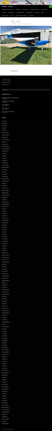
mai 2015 (4, 250)
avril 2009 (4, 333)
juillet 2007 (4, 358)
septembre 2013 (5, 280)
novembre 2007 (5, 352)
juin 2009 (4, 328)
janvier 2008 (4, 347)
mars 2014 (4, 268)
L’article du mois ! (5, 15)
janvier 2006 (4, 384)
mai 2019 (4, 183)
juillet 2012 (4, 298)
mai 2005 (4, 395)
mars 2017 (4, 215)
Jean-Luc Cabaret (5, 108)
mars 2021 (4, 160)
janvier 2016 (4, 241)
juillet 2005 (4, 391)
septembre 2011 (5, 312)
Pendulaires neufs (20, 12)
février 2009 (4, 338)
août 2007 (4, 356)
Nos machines (25, 9)
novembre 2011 (5, 310)
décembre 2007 (5, 349)
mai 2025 (4, 125)
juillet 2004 (4, 416)
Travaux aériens (44, 9)
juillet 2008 (4, 340)
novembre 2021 (5, 148)
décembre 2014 (5, 255)
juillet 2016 (4, 227)
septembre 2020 (5, 167)
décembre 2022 (5, 132)
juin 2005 (4, 393)
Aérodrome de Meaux (6, 82)
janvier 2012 (4, 308)
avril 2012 (4, 303)
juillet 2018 (4, 197)
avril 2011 (4, 319)
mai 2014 (4, 266)
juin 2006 (4, 377)
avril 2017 (4, 213)
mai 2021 (4, 155)
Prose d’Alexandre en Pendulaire (8, 101)
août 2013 (4, 282)
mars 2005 (4, 400)
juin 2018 (4, 199)
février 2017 (4, 218)
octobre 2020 (4, 165)
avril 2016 (4, 234)
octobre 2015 (4, 243)
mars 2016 (4, 236)
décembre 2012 (5, 289)
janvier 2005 (4, 405)
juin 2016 (4, 229)
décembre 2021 (5, 146)
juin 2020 (4, 171)
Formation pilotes (28, 23)
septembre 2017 (5, 204)
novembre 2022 (5, 135)
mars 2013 (4, 287)
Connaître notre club (34, 9)
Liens (42, 12)
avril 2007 (4, 365)
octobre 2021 (4, 151)
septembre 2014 (5, 262)
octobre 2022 (4, 137)
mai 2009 (4, 331)
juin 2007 (4, 361)
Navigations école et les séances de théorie (10, 97)
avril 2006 (4, 382)
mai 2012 (4, 301)
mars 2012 (4, 305)
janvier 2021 (4, 162)
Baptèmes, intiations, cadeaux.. (7, 9)
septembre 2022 (5, 139)
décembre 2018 (5, 190)
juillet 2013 (4, 285)
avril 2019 (4, 185)
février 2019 (4, 188)
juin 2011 (4, 317)
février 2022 (4, 144)
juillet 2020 (4, 169)
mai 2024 (4, 128)
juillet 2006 (4, 375)
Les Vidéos (12, 15)
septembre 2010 (5, 322)
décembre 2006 (5, 372)
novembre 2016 (5, 220)
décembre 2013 (5, 275)
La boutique (4, 12)
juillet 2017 (4, 206)
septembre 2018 (5, 195)
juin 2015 (4, 248)
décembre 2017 (5, 201)
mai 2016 (4, 231)
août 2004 (4, 414)
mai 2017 (4, 211)
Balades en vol (31, 15)
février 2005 (4, 402)
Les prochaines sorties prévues (21, 15)
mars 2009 (4, 335)
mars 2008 (4, 345)
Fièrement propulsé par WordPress (8, 429)
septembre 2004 (5, 412)
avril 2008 (4, 342)
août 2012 (4, 296)
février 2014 (4, 271)
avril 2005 (4, 398)
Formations (18, 9)
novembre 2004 (5, 409)
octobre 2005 (4, 389)
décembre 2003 (5, 419)
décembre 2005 (5, 386)
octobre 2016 (4, 222)
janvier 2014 (4, 273)
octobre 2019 (4, 181)
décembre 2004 (5, 407)
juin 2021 (4, 153)
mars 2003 (4, 421)
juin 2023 (4, 130)
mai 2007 (4, 363)
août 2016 (4, 225)
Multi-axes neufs (11, 12)
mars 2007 (4, 368)
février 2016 (4, 238)
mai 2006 (4, 379)
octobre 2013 (4, 278)
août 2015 (4, 245)
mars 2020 (4, 174)
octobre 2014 (4, 259)
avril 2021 (4, 158)
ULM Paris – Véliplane (7, 6)
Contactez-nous (5, 84)
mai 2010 (4, 324)
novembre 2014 (5, 257)
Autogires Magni (29, 12)
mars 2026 (4, 123)
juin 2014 (4, 264)
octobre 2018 (4, 192)
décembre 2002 (5, 423)
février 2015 (4, 252)
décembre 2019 (5, 178)
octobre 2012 (4, 292)
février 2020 (4, 176)
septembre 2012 (5, 294)
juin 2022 (4, 141)
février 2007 (4, 370)
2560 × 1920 (21, 23)
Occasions (37, 12)
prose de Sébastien (5, 104)
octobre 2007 (4, 354)
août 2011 (4, 315)
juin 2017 (4, 208)
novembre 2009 (5, 326)
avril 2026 (4, 121)
